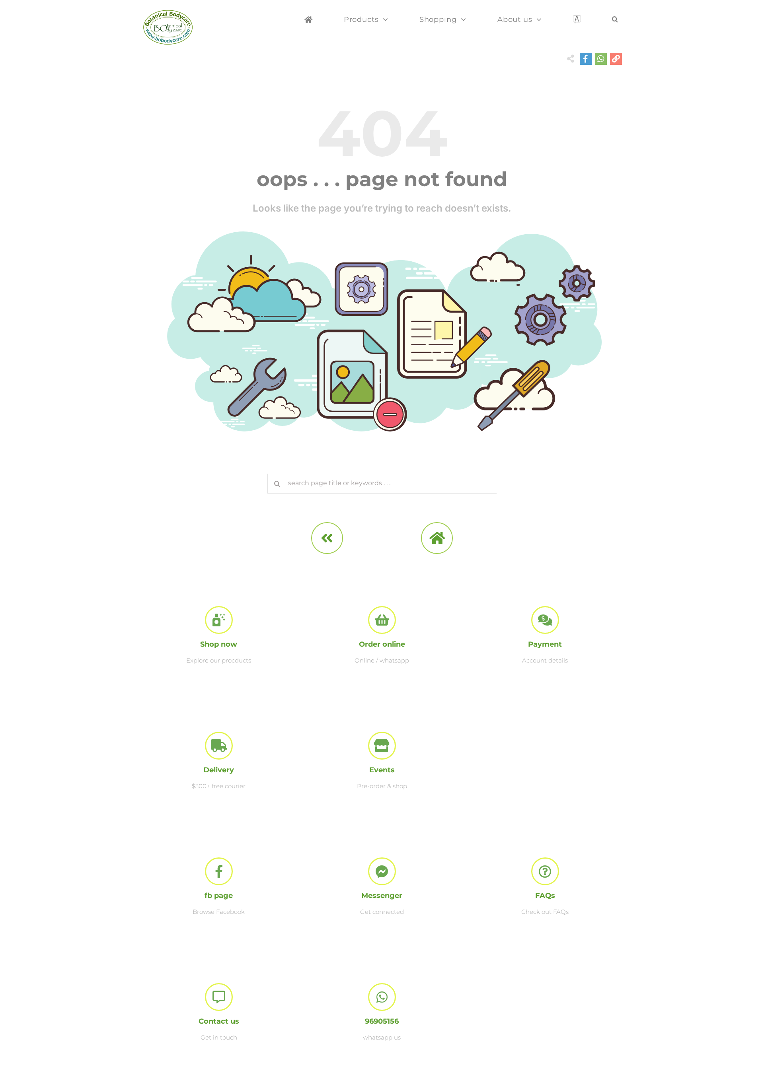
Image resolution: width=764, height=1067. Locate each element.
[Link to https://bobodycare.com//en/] (437, 538)
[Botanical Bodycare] (168, 13)
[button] (615, 22)
